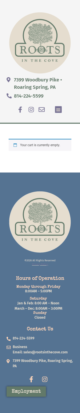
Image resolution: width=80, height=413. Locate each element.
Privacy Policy (40, 264)
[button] (58, 109)
